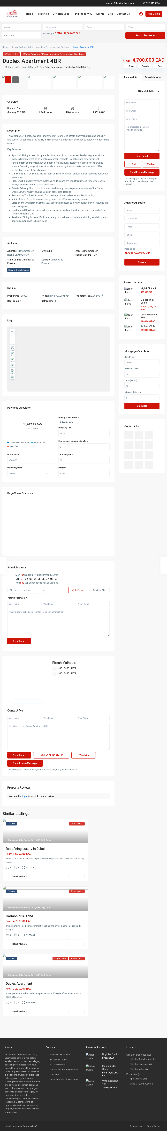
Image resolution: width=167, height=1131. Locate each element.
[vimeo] (29, 3)
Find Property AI (83, 13)
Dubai (48, 67)
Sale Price (129, 357)
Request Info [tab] (130, 77)
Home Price (13, 454)
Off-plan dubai (11, 54)
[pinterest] (20, 3)
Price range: (48, 33)
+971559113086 (151, 3)
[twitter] (149, 435)
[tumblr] (128, 455)
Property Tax (64, 427)
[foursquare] (149, 465)
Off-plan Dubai (61, 13)
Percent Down (131, 369)
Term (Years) (130, 380)
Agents (100, 13)
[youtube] (25, 3)
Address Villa (148, 326)
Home (29, 13)
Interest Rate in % (132, 392)
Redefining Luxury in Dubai (25, 849)
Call (52, 755)
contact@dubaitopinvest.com (65, 1069)
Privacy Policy (153, 1126)
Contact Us (123, 13)
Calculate (142, 406)
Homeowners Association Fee (73, 441)
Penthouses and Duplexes (57, 47)
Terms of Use (136, 1126)
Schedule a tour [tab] (153, 77)
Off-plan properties (36, 47)
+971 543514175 (67, 668)
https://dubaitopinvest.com (64, 1079)
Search (142, 262)
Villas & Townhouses (140, 1083)
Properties (43, 13)
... (14, 862)
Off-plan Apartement (141, 1059)
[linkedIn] (16, 3)
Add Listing (154, 14)
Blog (110, 13)
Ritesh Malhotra (64, 663)
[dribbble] (128, 445)
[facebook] (7, 3)
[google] (11, 3)
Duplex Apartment (19, 983)
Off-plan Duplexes (19, 47)
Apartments (136, 1078)
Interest (62, 467)
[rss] (139, 435)
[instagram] (33, 3)
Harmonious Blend (19, 916)
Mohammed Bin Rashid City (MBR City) (71, 67)
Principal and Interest (68, 417)
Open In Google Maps (18, 270)
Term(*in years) (65, 454)
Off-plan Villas (137, 1069)
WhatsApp (84, 755)
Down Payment (14, 467)
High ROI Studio (149, 288)
